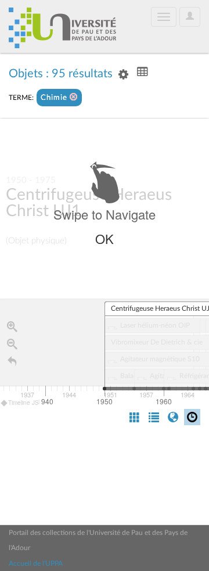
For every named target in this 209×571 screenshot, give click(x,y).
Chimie (55, 98)
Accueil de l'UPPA (36, 563)
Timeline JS (23, 402)
